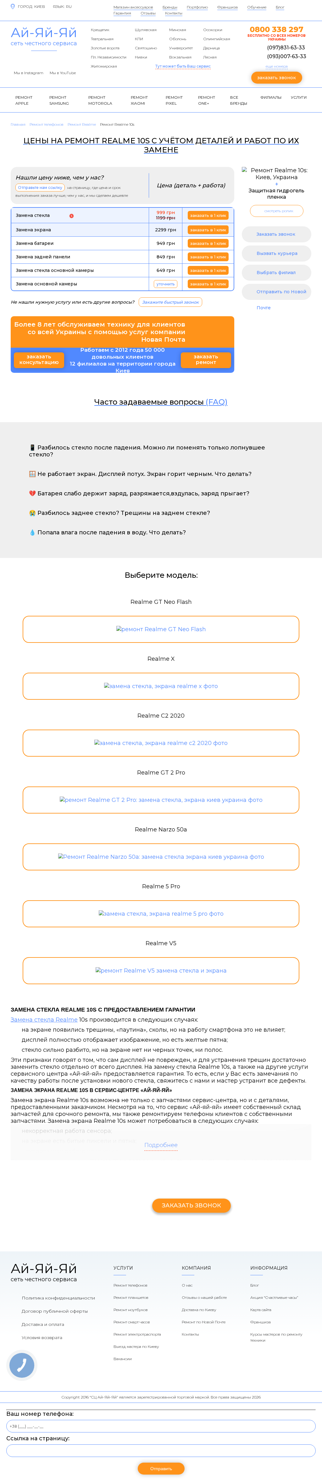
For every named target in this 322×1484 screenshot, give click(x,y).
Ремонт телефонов (130, 1285)
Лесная (210, 57)
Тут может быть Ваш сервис (183, 66)
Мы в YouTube (63, 72)
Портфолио (197, 7)
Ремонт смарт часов (132, 1322)
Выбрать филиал (276, 272)
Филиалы (270, 97)
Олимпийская (216, 38)
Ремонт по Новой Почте (203, 1322)
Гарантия (122, 13)
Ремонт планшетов (131, 1297)
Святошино (146, 48)
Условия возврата (42, 1337)
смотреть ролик (278, 210)
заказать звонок (276, 77)
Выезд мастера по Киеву (136, 1346)
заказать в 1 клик (208, 215)
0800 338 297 (276, 29)
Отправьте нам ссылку (40, 187)
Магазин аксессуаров (133, 7)
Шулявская (146, 29)
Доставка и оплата (43, 1324)
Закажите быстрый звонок (170, 302)
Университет (181, 48)
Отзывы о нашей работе (204, 1297)
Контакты (173, 13)
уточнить (166, 284)
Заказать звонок (276, 234)
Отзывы (148, 13)
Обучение (256, 7)
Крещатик (100, 29)
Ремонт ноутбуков (131, 1309)
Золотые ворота (105, 48)
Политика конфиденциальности (58, 1298)
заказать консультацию (39, 359)
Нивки (141, 57)
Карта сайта (260, 1309)
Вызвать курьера (277, 253)
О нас (187, 1285)
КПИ (139, 38)
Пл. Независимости (108, 57)
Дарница (211, 48)
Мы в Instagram (28, 72)
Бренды (170, 7)
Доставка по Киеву (199, 1309)
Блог (280, 7)
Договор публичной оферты (55, 1311)
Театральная (102, 38)
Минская (177, 29)
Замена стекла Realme (44, 1019)
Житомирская (104, 66)
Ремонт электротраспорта (137, 1334)
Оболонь (177, 38)
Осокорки (212, 29)
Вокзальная (180, 57)
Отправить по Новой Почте (281, 294)
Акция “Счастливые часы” (274, 1297)
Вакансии (123, 1358)
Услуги (299, 97)
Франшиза (227, 7)
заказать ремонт (206, 359)
